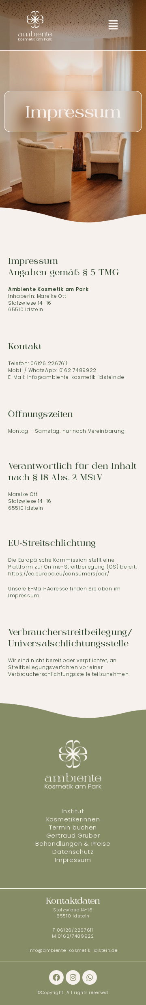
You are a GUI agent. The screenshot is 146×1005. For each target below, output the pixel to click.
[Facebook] (56, 977)
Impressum (73, 859)
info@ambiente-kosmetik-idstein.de (72, 950)
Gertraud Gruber (73, 835)
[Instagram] (73, 977)
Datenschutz (73, 851)
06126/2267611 (75, 930)
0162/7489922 (76, 936)
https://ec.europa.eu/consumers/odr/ (59, 573)
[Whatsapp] (89, 977)
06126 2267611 (48, 363)
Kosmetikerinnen (73, 819)
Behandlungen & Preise (73, 843)
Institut (73, 811)
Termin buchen (73, 827)
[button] (113, 24)
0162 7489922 (78, 370)
